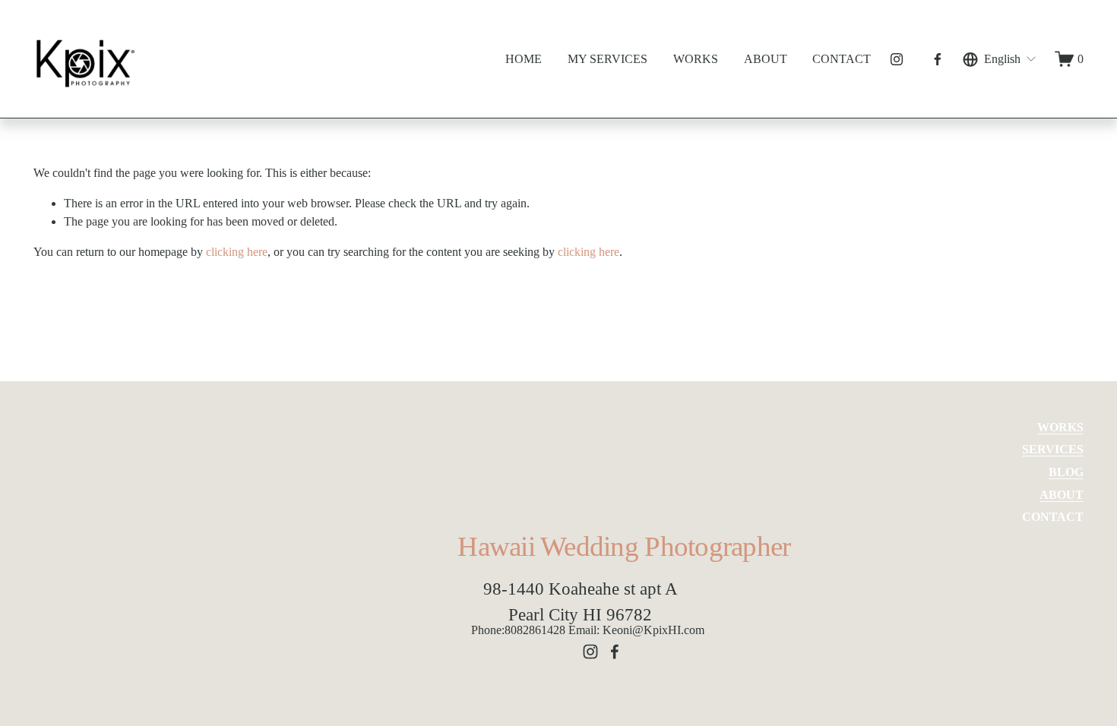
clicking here (236, 251)
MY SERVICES (607, 58)
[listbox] (1000, 59)
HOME (523, 58)
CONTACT (841, 58)
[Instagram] (896, 59)
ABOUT (765, 58)
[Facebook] (937, 59)
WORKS (695, 58)
